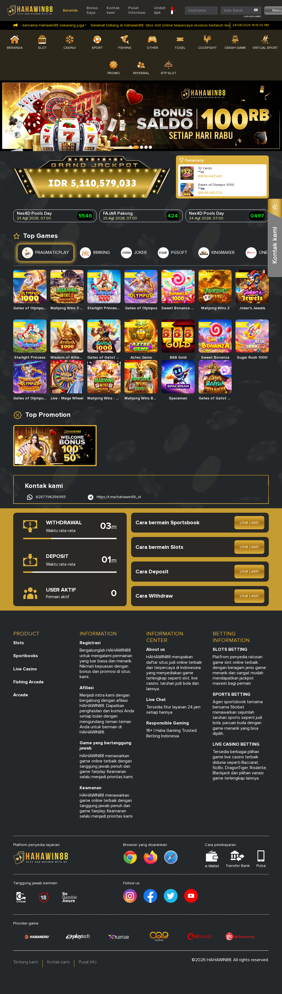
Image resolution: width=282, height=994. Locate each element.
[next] (268, 116)
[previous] (14, 116)
